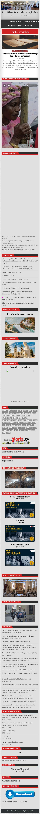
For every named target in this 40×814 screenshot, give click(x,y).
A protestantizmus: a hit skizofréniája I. (15, 684)
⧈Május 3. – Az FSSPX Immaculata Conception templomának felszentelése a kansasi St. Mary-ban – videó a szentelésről (19, 647)
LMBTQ (35, 420)
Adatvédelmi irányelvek (13, 451)
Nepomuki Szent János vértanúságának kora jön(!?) (19, 653)
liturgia (29, 420)
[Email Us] (34, 21)
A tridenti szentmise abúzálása (12, 670)
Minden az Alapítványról (15, 26)
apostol (14, 411)
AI (9, 411)
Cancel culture (16, 50)
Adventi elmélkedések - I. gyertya (13, 288)
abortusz (4, 411)
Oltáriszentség (25, 423)
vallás (16, 430)
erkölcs (12, 413)
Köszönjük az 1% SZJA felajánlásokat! (14, 679)
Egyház (35, 411)
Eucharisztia (19, 413)
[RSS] (36, 21)
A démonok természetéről (10, 642)
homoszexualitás (14, 415)
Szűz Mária (29, 428)
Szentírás (21, 428)
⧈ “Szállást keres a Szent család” (12, 701)
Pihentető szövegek (11, 780)
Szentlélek (30, 425)
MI (18, 423)
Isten (14, 418)
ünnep (8, 433)
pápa (3, 425)
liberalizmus (22, 420)
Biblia (19, 411)
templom (10, 430)
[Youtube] (31, 21)
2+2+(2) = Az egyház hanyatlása (12, 279)
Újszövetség (31, 430)
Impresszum (28, 26)
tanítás (4, 430)
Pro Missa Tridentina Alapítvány (20, 12)
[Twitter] (27, 21)
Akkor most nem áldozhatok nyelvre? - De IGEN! (18, 303)
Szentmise (5, 428)
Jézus (19, 418)
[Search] (38, 21)
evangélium (28, 413)
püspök (8, 425)
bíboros (25, 411)
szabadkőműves (16, 425)
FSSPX (34, 413)
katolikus (25, 418)
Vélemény (25, 50)
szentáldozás (13, 428)
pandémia (33, 423)
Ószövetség (23, 430)
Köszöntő (5, 276)
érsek (3, 433)
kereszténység (6, 420)
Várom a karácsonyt (8, 272)
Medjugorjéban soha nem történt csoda (15, 673)
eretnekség (5, 413)
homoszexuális (25, 415)
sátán (35, 428)
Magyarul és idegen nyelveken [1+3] (14, 760)
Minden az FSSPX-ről (15, 22)
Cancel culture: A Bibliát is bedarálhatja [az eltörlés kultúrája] (20, 54)
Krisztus (14, 420)
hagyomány (5, 415)
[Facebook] (29, 21)
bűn (30, 411)
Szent (24, 425)
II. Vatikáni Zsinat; (6, 418)
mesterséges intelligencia (9, 423)
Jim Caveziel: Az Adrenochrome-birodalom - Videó (19, 282)
